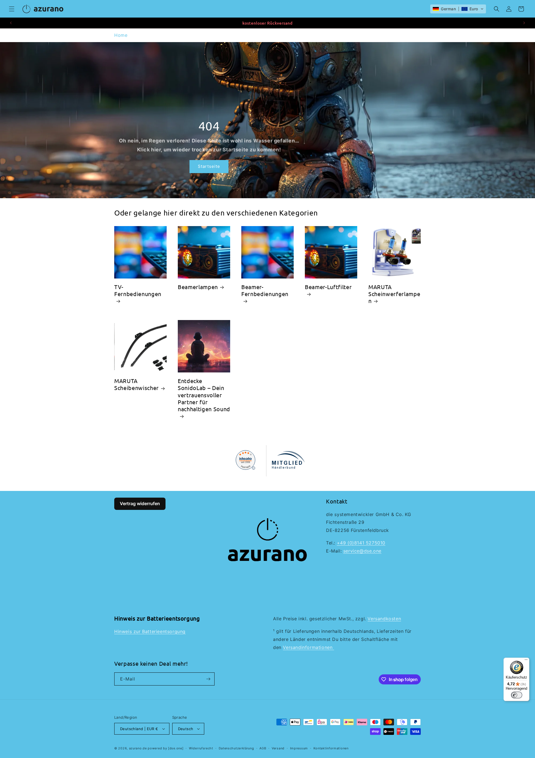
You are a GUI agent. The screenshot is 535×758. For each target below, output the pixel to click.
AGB (262, 748)
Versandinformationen (308, 647)
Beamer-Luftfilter (328, 286)
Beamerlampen (198, 286)
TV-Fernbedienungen (137, 290)
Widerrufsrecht (201, 748)
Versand (278, 748)
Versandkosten (384, 618)
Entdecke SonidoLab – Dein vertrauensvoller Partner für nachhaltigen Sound (204, 394)
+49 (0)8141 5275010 (361, 543)
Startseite (209, 166)
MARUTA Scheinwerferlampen (394, 293)
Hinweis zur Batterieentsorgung (150, 631)
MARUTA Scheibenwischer (136, 384)
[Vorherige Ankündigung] (11, 23)
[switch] (516, 695)
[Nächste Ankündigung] (524, 23)
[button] (12, 9)
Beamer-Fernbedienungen (264, 290)
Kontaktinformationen (331, 748)
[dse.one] (175, 748)
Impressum (299, 748)
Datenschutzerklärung (236, 748)
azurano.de (138, 748)
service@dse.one (362, 551)
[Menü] (526, 661)
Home (120, 35)
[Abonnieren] (208, 679)
